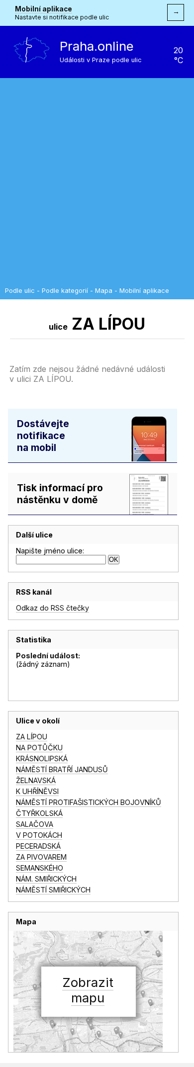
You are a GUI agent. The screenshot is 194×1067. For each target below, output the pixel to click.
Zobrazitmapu (87, 990)
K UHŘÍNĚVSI (37, 791)
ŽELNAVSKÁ (36, 780)
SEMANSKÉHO (39, 868)
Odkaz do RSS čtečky (52, 608)
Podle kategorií (65, 290)
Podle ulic (20, 290)
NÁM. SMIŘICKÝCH (46, 879)
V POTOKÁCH (39, 835)
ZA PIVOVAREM (41, 857)
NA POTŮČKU (39, 747)
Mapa (103, 290)
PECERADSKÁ (38, 846)
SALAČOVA (34, 824)
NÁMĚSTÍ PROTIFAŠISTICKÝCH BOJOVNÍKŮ (88, 802)
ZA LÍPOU (31, 736)
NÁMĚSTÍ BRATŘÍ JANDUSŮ (62, 769)
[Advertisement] (97, 185)
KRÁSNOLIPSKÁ (42, 758)
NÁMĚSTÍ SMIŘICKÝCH (53, 890)
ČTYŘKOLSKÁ (39, 813)
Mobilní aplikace (43, 9)
